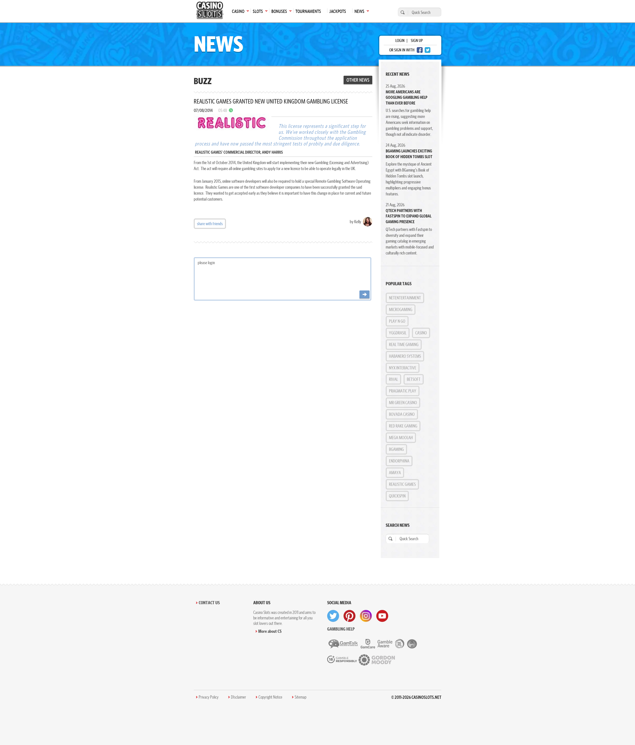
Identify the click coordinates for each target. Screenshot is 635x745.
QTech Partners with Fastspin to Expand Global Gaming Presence (408, 216)
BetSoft (413, 379)
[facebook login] (420, 50)
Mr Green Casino (403, 402)
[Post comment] (364, 294)
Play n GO (397, 321)
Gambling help (341, 629)
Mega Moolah (401, 437)
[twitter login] (428, 50)
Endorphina (399, 460)
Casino (421, 332)
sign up (417, 40)
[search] (402, 12)
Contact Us (209, 602)
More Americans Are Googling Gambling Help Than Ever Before (406, 97)
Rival (393, 379)
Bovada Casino (402, 414)
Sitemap (300, 697)
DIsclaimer (238, 697)
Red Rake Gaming (403, 425)
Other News (358, 80)
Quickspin (397, 495)
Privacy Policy (209, 697)
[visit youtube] (382, 616)
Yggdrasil (397, 332)
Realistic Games (402, 484)
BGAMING (396, 449)
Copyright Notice (270, 697)
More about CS (270, 631)
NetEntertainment (405, 297)
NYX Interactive (402, 367)
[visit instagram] (366, 616)
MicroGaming (400, 309)
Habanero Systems (405, 356)
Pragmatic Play (402, 390)
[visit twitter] (333, 616)
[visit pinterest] (349, 616)
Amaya (395, 472)
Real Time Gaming (403, 344)
